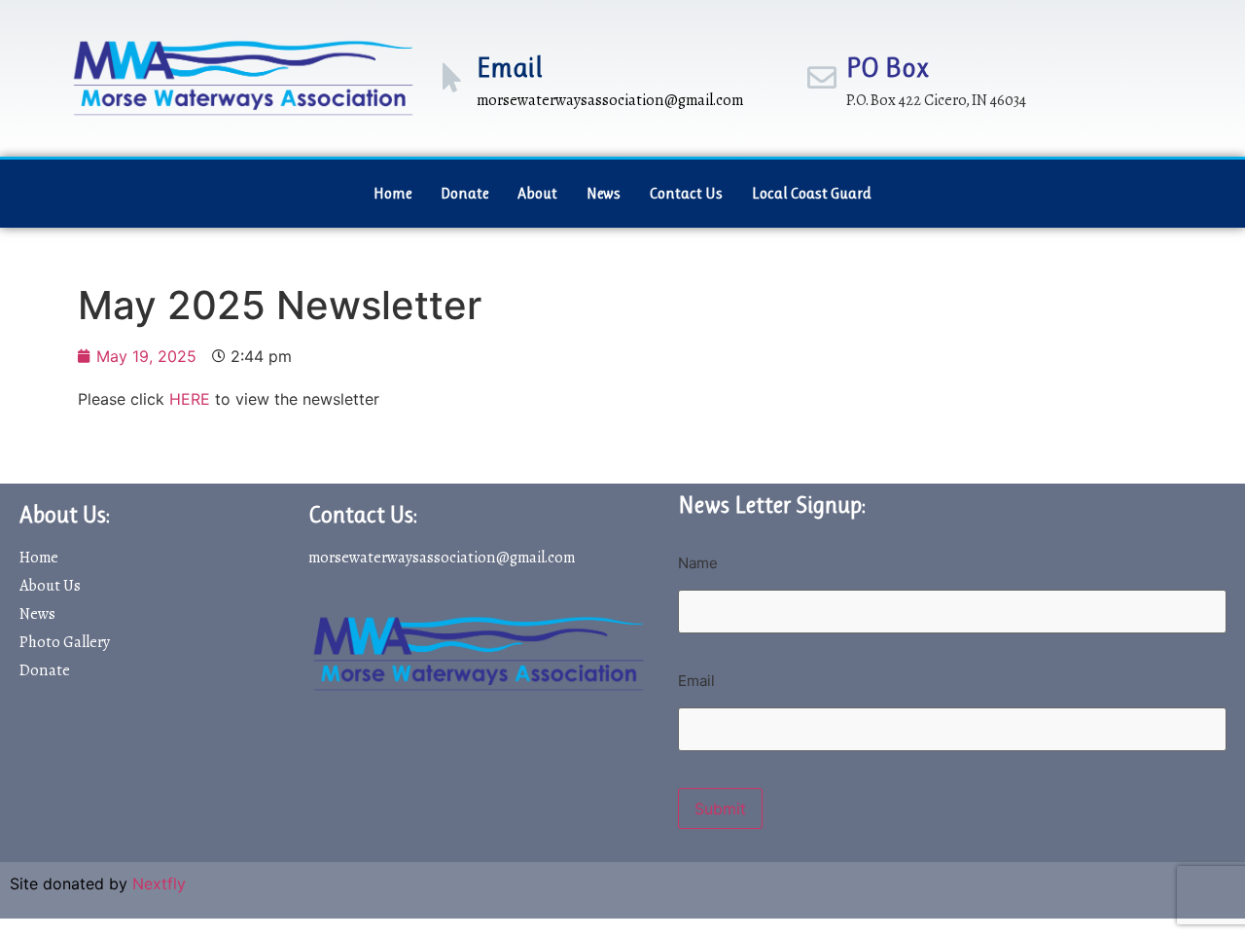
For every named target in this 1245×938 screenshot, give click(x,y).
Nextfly (159, 883)
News (604, 193)
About (537, 193)
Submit (720, 808)
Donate (464, 193)
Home (392, 193)
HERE (189, 399)
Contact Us (686, 193)
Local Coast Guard (812, 193)
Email (510, 68)
